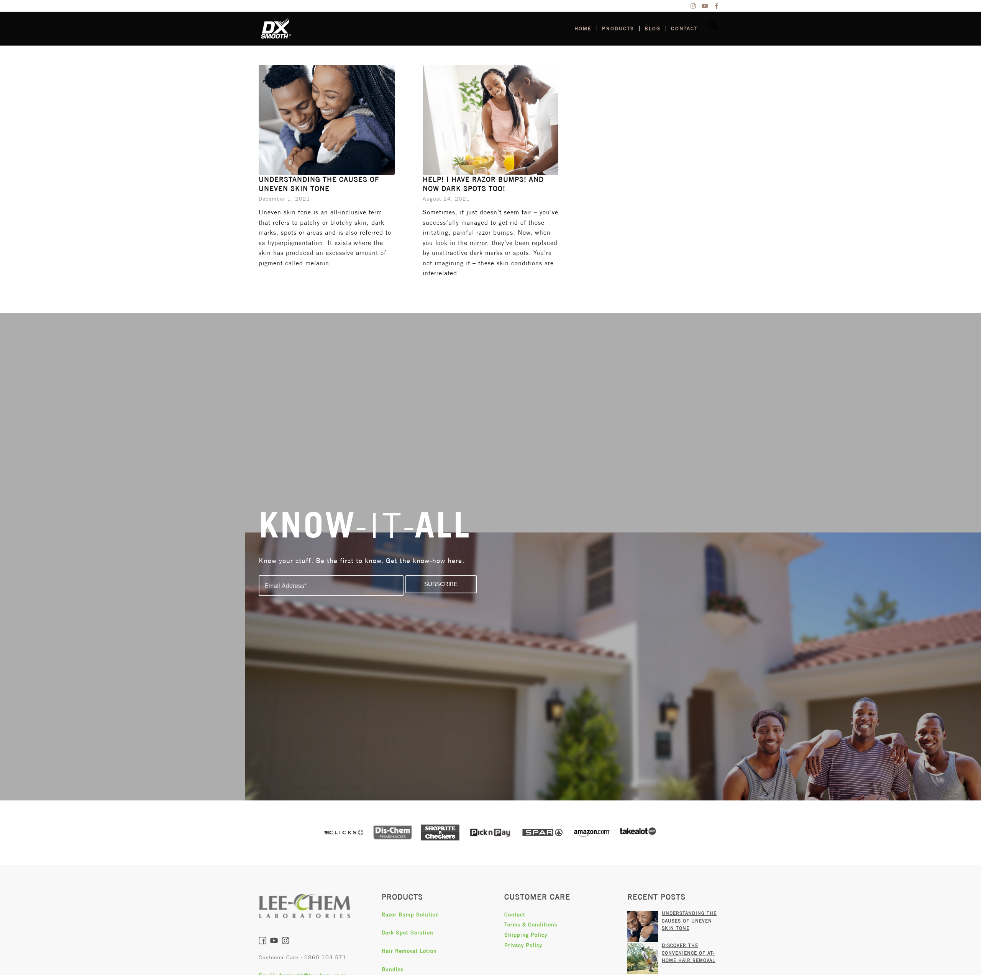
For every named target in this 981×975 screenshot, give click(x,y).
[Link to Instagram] (693, 5)
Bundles (393, 969)
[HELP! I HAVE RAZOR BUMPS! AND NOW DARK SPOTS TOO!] (491, 120)
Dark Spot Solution (407, 932)
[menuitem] (583, 29)
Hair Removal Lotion (409, 951)
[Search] (712, 29)
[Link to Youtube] (704, 5)
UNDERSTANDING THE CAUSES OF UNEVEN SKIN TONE (689, 920)
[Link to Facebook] (716, 5)
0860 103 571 (325, 957)
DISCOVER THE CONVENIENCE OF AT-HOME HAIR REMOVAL (688, 953)
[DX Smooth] (275, 29)
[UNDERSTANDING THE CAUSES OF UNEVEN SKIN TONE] (327, 120)
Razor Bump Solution (410, 914)
